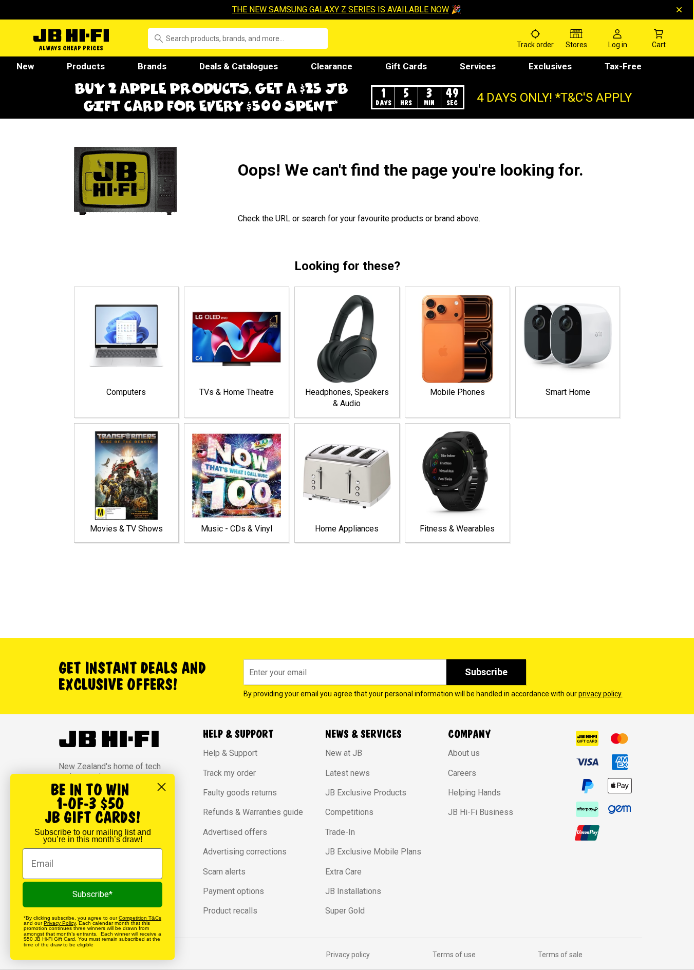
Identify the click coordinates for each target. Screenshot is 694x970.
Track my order (229, 773)
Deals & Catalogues (238, 66)
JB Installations (353, 891)
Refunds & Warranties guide (253, 812)
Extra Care (343, 872)
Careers (462, 773)
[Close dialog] (162, 787)
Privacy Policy (60, 923)
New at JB (343, 753)
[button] (347, 97)
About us (464, 753)
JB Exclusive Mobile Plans (373, 852)
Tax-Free (623, 66)
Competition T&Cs (140, 918)
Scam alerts (224, 872)
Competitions (349, 812)
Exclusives (550, 66)
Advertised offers (235, 832)
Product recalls (230, 911)
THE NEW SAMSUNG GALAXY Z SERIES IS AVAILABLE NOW (340, 9)
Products (86, 66)
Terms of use (454, 954)
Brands (152, 66)
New (25, 66)
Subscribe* (92, 894)
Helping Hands (474, 792)
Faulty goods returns (240, 792)
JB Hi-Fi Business (480, 812)
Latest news (347, 773)
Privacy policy (348, 954)
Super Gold (345, 911)
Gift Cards (406, 66)
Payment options (233, 891)
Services (478, 66)
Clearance (331, 66)
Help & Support (230, 753)
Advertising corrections (245, 852)
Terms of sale (560, 954)
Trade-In (340, 832)
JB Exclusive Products (365, 792)
